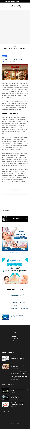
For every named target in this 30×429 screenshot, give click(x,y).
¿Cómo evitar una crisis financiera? (19, 308)
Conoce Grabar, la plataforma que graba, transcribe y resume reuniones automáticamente (19, 358)
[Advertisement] (15, 27)
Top (15, 426)
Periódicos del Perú (6, 411)
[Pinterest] (25, 196)
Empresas (4, 56)
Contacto (15, 332)
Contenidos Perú (15, 338)
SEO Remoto (15, 343)
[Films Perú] (15, 6)
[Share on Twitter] (23, 196)
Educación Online (15, 347)
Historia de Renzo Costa (12, 59)
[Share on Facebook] (21, 196)
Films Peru (5, 61)
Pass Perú (15, 340)
